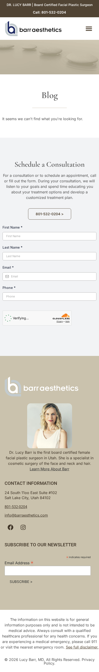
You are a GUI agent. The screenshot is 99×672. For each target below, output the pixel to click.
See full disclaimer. (82, 647)
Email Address (19, 562)
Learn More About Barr (49, 469)
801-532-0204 (16, 507)
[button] (89, 28)
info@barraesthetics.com (26, 515)
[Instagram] (23, 527)
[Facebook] (10, 527)
